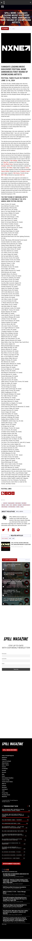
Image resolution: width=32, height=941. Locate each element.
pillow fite (15, 505)
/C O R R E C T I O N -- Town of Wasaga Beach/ (14, 892)
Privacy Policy (5, 793)
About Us (4, 783)
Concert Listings (5, 779)
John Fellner (9, 167)
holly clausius (18, 503)
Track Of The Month (6, 761)
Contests (4, 785)
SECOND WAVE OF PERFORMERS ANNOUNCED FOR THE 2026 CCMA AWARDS (16, 874)
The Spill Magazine (14, 800)
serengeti (19, 505)
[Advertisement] (16, 621)
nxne (11, 505)
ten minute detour (12, 506)
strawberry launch (26, 505)
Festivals (4, 770)
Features (4, 766)
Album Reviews (5, 763)
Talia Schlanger (13, 160)
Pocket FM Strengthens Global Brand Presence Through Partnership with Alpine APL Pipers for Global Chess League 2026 (15, 899)
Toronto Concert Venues (7, 781)
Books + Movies (5, 765)
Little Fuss (22, 175)
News (4, 499)
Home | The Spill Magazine (8, 755)
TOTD (3, 791)
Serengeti (3, 166)
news (7, 505)
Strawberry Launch (25, 171)
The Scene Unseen (6, 794)
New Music (4, 787)
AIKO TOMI (4, 175)
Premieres (4, 759)
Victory (27, 167)
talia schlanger (4, 506)
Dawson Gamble (5, 171)
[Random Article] (4, 32)
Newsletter (4, 757)
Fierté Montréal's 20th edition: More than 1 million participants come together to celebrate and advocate (15, 912)
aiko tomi (5, 503)
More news (4, 924)
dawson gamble (11, 503)
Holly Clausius (16, 173)
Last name (4, 658)
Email (3, 663)
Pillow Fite (5, 162)
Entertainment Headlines (7, 778)
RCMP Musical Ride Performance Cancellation (14, 887)
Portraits (4, 772)
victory (22, 506)
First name (4, 653)
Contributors (5, 789)
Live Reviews (5, 768)
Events (3, 776)
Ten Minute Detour (8, 164)
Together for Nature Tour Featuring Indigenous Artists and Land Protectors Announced (15, 905)
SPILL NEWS (19, 511)
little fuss (3, 505)
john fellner (24, 503)
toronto (18, 506)
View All (27, 559)
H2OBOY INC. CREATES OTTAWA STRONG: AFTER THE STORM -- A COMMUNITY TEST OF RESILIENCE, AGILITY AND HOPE (16, 881)
